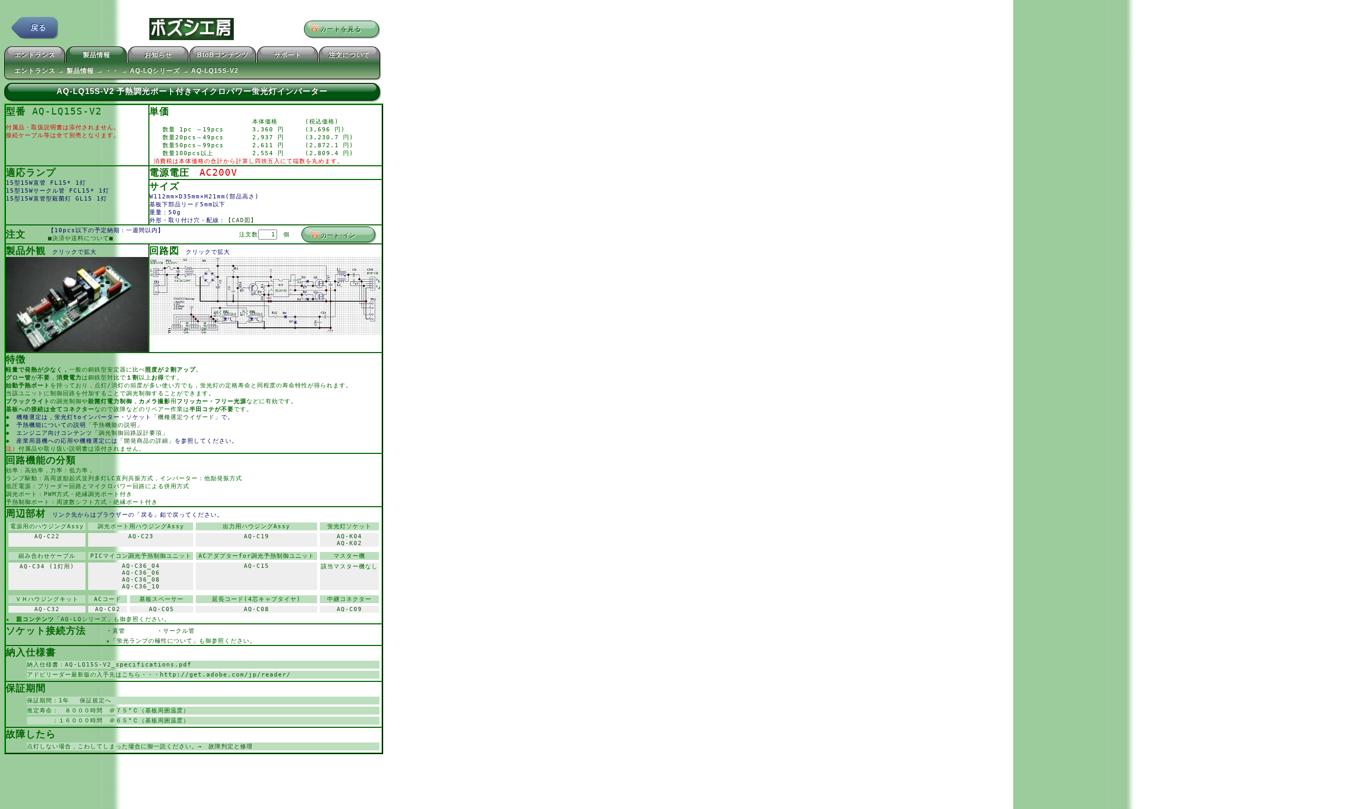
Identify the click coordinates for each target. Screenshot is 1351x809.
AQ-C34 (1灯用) (47, 566)
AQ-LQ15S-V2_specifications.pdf (128, 664)
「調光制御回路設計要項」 (130, 433)
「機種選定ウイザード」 (186, 417)
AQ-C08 (256, 609)
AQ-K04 (349, 536)
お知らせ (158, 55)
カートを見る (344, 29)
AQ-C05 (161, 609)
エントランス (34, 55)
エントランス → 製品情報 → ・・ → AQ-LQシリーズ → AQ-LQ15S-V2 (126, 70)
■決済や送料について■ (80, 238)
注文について (349, 55)
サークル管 (185, 630)
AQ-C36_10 (141, 586)
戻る (38, 27)
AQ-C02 (107, 609)
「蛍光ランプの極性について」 (154, 640)
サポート (287, 55)
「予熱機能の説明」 (114, 425)
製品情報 (96, 55)
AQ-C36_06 (141, 572)
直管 (134, 630)
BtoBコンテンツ (223, 55)
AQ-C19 (256, 536)
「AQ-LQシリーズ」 (83, 619)
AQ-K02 (349, 543)
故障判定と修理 (230, 746)
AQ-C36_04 (141, 566)
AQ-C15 (256, 566)
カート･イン (338, 235)
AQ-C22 (47, 536)
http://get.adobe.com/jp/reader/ (225, 674)
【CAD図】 (241, 220)
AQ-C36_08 (141, 579)
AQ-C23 (141, 536)
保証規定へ (92, 700)
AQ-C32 (47, 609)
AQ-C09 (349, 609)
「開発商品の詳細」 (146, 440)
